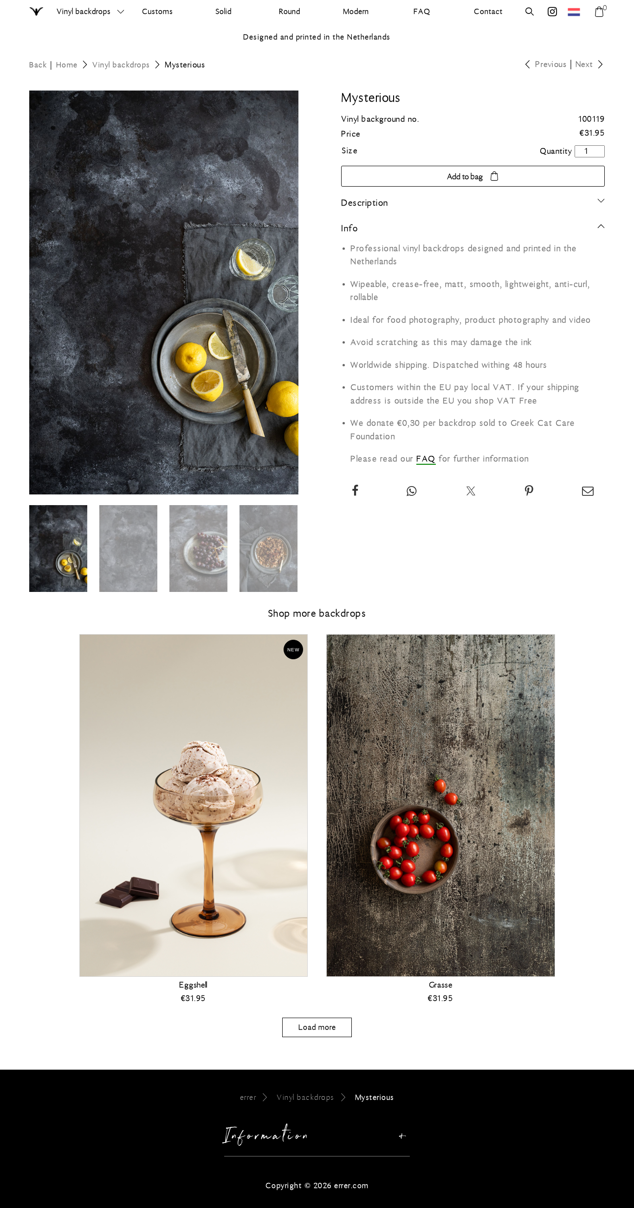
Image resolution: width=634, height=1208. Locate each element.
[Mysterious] (529, 492)
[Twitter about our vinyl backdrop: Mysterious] (471, 492)
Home (67, 65)
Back (38, 65)
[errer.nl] (575, 11)
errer (248, 1097)
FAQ (426, 459)
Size (349, 151)
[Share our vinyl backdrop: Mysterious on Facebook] (355, 492)
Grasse (441, 985)
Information (267, 1138)
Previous (551, 64)
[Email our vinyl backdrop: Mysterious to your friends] (588, 492)
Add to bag (465, 177)
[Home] (37, 12)
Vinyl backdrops (84, 11)
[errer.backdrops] (552, 12)
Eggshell (193, 985)
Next (584, 64)
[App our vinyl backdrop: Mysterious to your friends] (412, 492)
